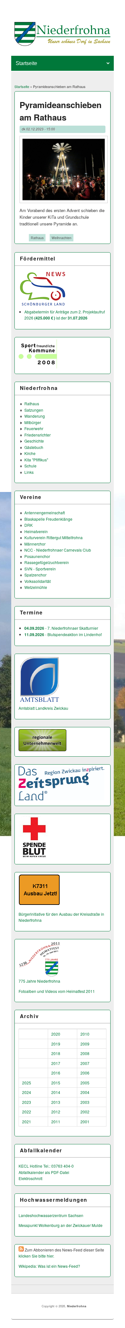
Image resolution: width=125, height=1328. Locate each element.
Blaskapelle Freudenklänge (48, 519)
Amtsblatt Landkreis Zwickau (43, 708)
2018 (55, 1053)
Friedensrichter (37, 434)
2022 (26, 1111)
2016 (55, 1072)
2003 (84, 1102)
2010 (84, 1034)
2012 (55, 1111)
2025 (26, 1082)
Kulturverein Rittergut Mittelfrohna (53, 537)
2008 (84, 1053)
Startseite (21, 86)
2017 (55, 1063)
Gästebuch (33, 447)
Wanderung (34, 416)
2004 (84, 1092)
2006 (84, 1072)
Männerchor (35, 544)
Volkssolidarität (37, 581)
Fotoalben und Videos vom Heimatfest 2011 (57, 991)
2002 (84, 1111)
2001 (84, 1121)
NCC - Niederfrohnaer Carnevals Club (57, 550)
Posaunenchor (37, 556)
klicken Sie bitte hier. (36, 1255)
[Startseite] (62, 44)
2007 (84, 1063)
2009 (84, 1043)
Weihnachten (61, 237)
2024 (26, 1092)
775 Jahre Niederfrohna (39, 981)
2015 (55, 1082)
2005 (84, 1082)
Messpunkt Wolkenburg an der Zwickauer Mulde (61, 1225)
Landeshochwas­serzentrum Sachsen (51, 1215)
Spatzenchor (35, 574)
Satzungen (33, 410)
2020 (55, 1034)
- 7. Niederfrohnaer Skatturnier (61, 628)
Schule (30, 465)
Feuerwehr (33, 428)
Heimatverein (36, 531)
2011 (55, 1121)
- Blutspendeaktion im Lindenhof (63, 634)
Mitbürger (32, 422)
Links (29, 472)
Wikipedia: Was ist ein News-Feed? (49, 1266)
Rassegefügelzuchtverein (46, 562)
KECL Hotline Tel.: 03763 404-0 (46, 1166)
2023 (26, 1102)
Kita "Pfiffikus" (36, 459)
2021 (26, 1121)
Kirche (30, 453)
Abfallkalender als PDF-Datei (44, 1172)
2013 (55, 1102)
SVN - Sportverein (40, 568)
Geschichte (34, 441)
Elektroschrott (30, 1178)
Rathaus (37, 237)
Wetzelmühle (35, 587)
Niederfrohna (76, 1306)
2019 (55, 1043)
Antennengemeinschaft (44, 512)
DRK (28, 525)
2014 (55, 1092)
